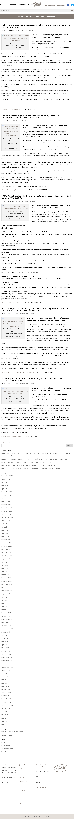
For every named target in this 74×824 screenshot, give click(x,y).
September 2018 (7, 556)
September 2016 (7, 629)
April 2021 (4, 489)
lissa (4, 30)
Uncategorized (6, 735)
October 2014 (6, 702)
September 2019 (7, 517)
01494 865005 (45, 780)
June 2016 (4, 638)
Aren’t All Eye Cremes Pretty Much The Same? (17, 372)
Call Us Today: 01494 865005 (55, 5)
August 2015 (5, 670)
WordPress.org (6, 752)
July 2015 (4, 673)
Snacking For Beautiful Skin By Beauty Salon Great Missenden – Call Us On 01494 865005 (35, 379)
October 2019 (6, 514)
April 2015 (4, 683)
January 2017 (6, 616)
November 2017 (6, 584)
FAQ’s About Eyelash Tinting (11, 303)
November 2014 (6, 699)
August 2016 (5, 632)
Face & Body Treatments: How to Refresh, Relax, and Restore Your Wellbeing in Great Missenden (34, 459)
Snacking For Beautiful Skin (11, 436)
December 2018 (6, 546)
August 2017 (5, 594)
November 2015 (6, 661)
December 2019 (6, 508)
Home (21, 768)
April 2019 (4, 533)
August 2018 (5, 559)
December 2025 (7, 476)
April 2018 (4, 572)
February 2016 (6, 651)
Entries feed (5, 746)
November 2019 (6, 511)
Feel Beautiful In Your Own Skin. (37, 16)
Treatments (23, 786)
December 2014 (6, 696)
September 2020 (7, 498)
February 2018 (6, 578)
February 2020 (6, 505)
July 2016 (4, 635)
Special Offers (24, 781)
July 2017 (4, 597)
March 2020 (5, 501)
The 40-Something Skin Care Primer (14, 190)
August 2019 (5, 521)
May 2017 (4, 603)
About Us (22, 773)
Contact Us (23, 799)
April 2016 (4, 645)
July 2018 (4, 562)
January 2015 (6, 692)
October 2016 (6, 626)
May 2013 (4, 718)
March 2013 (5, 724)
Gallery (22, 777)
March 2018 (5, 575)
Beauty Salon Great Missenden (26, 30)
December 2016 (6, 619)
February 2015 (6, 689)
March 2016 (5, 648)
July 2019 (4, 524)
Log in (3, 742)
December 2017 (6, 581)
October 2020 (6, 495)
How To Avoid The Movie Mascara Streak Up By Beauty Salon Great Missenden (28, 465)
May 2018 (4, 568)
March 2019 (5, 536)
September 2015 (7, 667)
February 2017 (6, 613)
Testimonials (23, 795)
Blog (21, 803)
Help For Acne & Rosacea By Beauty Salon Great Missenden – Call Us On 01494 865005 (35, 26)
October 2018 (6, 552)
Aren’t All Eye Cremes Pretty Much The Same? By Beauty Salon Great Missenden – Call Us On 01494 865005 (36, 309)
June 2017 (4, 600)
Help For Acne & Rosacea (10, 110)
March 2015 (5, 686)
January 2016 (6, 654)
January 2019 (6, 543)
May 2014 (4, 715)
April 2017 (4, 607)
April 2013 (4, 721)
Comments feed (7, 749)
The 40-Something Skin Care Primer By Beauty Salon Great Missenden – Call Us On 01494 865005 (31, 117)
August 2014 (5, 708)
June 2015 (4, 677)
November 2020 (7, 492)
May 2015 (4, 680)
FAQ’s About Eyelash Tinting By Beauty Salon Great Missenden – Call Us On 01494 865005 (36, 197)
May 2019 (4, 530)
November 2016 (6, 622)
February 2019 (6, 540)
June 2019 (4, 527)
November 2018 (6, 549)
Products (22, 790)
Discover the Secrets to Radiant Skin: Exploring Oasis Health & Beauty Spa (26, 462)
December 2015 (6, 657)
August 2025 (5, 479)
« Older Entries (6, 442)
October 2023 (6, 482)
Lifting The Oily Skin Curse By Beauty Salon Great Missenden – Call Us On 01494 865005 (31, 469)
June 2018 (4, 565)
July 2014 (4, 712)
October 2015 (6, 664)
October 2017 (6, 587)
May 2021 (4, 486)
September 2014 (7, 705)
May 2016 (4, 642)
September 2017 (7, 591)
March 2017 (5, 610)
